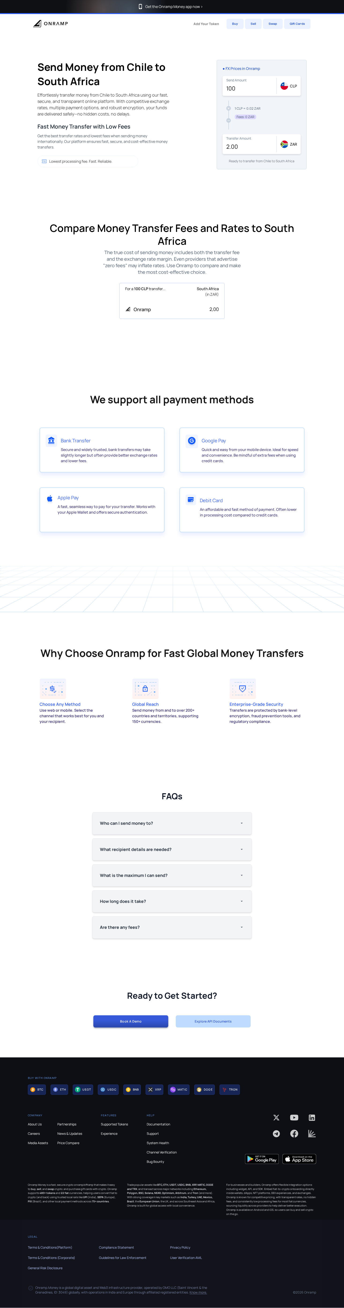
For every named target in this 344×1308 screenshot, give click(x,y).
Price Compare (68, 1143)
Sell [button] (253, 24)
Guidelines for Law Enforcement (122, 1257)
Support (153, 1133)
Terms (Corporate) (51, 1257)
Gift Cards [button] (297, 24)
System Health (158, 1143)
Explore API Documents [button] (213, 1021)
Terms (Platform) (50, 1247)
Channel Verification (162, 1152)
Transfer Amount (238, 138)
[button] (37, 1090)
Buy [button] (235, 24)
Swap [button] (273, 24)
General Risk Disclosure (45, 1268)
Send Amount (236, 80)
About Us (35, 1124)
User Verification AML (186, 1257)
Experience (109, 1133)
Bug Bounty (155, 1161)
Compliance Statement (116, 1247)
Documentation (158, 1124)
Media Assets (38, 1143)
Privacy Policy (180, 1247)
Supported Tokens (114, 1124)
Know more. (198, 1292)
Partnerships (66, 1124)
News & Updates (69, 1133)
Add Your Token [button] (206, 24)
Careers (34, 1133)
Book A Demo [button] (131, 1021)
